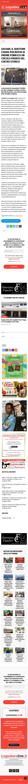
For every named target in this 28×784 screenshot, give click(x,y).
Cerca (3, 336)
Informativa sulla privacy (11, 257)
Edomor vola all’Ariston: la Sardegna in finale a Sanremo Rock (19, 638)
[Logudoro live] (14, 7)
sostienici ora (14, 745)
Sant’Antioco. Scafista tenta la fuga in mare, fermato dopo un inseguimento (14, 498)
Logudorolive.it (18, 216)
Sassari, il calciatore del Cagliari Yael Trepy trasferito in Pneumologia (14, 505)
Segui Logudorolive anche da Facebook (11, 220)
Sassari (4, 230)
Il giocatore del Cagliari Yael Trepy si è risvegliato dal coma (13, 321)
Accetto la (14, 261)
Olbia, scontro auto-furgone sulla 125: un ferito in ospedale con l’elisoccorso (13, 478)
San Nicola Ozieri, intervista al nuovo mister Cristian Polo (8, 658)
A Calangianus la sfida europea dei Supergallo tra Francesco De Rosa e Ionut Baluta (19, 621)
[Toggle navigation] (3, 41)
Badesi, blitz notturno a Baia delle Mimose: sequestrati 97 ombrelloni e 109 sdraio (14, 492)
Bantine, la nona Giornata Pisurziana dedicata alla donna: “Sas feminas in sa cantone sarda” (19, 603)
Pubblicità (21, 779)
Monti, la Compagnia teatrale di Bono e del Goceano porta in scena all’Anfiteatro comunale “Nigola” (8, 640)
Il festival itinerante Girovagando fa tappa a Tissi (14, 485)
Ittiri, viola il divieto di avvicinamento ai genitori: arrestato (20, 658)
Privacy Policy (17, 261)
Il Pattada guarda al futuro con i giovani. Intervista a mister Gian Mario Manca (8, 621)
